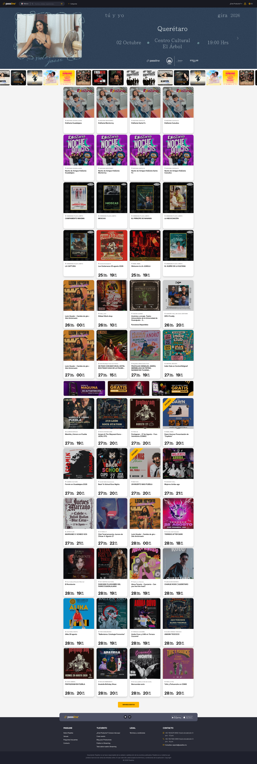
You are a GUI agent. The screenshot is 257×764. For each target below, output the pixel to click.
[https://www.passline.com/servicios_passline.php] (84, 388)
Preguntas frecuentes (70, 740)
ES (252, 4)
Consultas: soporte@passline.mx (176, 745)
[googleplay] (177, 717)
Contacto (66, 743)
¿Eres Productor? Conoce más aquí (108, 733)
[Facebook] (125, 717)
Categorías (73, 4)
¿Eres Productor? (235, 4)
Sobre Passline (68, 733)
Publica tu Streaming (103, 743)
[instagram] (129, 717)
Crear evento (101, 736)
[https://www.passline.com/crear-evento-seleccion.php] (128, 388)
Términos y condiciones (137, 733)
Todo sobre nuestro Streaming (106, 747)
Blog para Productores (104, 740)
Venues (65, 736)
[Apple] (188, 717)
